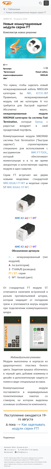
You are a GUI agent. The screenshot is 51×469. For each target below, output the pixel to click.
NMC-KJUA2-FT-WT (14, 183)
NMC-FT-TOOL (39, 152)
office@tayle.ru (22, 452)
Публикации (14, 9)
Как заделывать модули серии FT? (28, 426)
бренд (39, 121)
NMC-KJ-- (25, 218)
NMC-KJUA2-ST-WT (17, 187)
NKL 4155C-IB (37, 93)
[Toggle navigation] (46, 3)
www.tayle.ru (11, 450)
